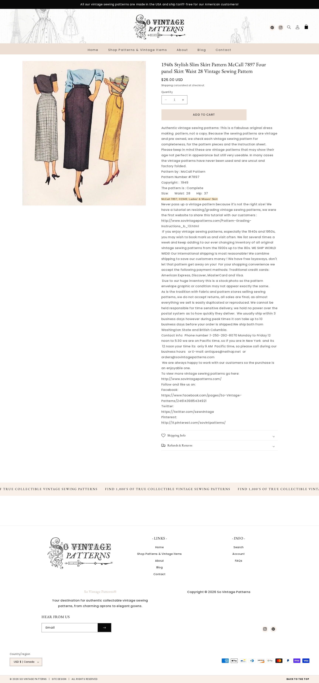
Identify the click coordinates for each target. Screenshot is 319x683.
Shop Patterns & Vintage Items (159, 554)
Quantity (167, 92)
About (159, 561)
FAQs (238, 561)
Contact (159, 574)
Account (238, 554)
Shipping (167, 85)
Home (159, 547)
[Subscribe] (104, 627)
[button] (289, 27)
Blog (159, 567)
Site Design (59, 679)
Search (239, 547)
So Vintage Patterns (33, 679)
